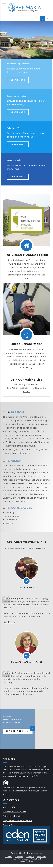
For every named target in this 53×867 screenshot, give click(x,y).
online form (32, 384)
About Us (8, 857)
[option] (26, 40)
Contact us (30, 857)
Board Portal (41, 857)
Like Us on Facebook (18, 388)
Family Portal (36, 859)
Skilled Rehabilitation (12, 816)
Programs (19, 857)
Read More (9, 622)
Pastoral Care (9, 825)
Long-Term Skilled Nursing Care (17, 820)
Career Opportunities (20, 859)
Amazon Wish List (26, 861)
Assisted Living (9, 807)
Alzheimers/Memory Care (14, 812)
